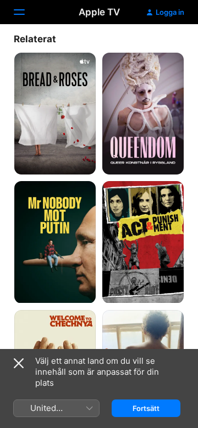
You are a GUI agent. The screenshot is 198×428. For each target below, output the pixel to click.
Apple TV (99, 12)
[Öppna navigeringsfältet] (26, 12)
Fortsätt (146, 408)
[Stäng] (19, 363)
